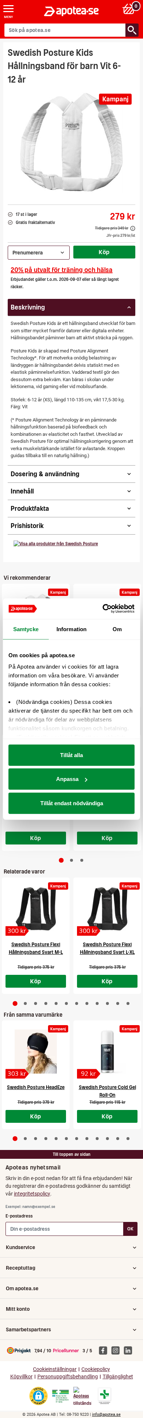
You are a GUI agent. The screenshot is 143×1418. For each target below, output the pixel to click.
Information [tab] (71, 629)
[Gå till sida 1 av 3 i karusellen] (61, 860)
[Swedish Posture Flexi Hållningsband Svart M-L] (36, 908)
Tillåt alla (71, 755)
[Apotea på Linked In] (130, 1350)
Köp (104, 252)
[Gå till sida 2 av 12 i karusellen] (25, 1003)
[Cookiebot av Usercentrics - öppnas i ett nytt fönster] (103, 609)
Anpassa (67, 779)
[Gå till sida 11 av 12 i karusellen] (117, 1003)
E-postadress (19, 1216)
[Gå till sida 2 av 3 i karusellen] (71, 860)
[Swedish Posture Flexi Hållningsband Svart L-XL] (107, 908)
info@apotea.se (106, 1414)
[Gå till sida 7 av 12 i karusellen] (76, 1003)
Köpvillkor (21, 1376)
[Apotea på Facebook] (105, 1350)
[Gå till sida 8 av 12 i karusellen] (86, 1003)
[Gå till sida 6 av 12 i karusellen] (66, 1003)
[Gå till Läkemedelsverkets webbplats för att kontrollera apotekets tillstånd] (60, 1396)
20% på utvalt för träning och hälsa (62, 269)
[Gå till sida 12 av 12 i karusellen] (128, 1003)
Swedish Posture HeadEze (36, 1087)
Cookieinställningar (55, 1369)
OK (130, 1228)
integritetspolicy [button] (32, 1194)
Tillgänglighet (118, 1376)
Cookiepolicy (95, 1369)
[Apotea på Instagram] (117, 1350)
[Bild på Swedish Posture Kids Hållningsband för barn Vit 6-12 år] (71, 142)
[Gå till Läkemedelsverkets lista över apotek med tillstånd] (104, 1396)
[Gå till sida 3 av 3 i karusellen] (81, 860)
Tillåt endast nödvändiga (71, 803)
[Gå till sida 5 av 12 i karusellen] (56, 1003)
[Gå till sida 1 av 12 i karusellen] (15, 1003)
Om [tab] (117, 629)
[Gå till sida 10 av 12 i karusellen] (107, 1003)
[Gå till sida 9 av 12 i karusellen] (97, 1003)
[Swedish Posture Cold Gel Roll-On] (107, 1051)
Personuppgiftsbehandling (67, 1376)
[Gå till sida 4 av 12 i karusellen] (45, 1003)
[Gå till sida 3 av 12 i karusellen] (35, 1003)
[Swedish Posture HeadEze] (36, 1051)
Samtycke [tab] (25, 629)
